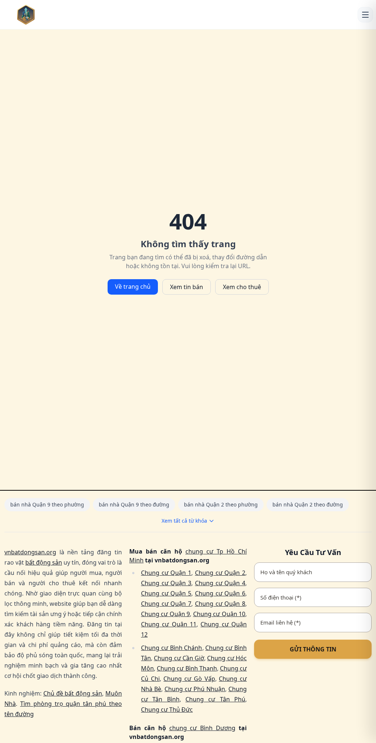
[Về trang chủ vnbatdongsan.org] (37, 14)
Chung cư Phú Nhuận (194, 689)
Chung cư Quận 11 (168, 624)
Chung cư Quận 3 (166, 583)
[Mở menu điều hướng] (365, 14)
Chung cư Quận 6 (220, 593)
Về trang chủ (133, 286)
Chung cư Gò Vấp (189, 679)
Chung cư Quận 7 (166, 604)
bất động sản (43, 562)
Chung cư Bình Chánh (171, 648)
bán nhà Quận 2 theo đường (307, 504)
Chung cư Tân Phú (215, 699)
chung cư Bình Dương (202, 728)
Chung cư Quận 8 (220, 604)
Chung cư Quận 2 (220, 573)
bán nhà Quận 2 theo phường (221, 504)
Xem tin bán (186, 287)
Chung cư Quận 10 (219, 614)
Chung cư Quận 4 (220, 583)
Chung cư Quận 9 (165, 614)
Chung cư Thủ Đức (167, 709)
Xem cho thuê (242, 287)
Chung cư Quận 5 (166, 593)
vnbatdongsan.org (30, 552)
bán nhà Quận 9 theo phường (47, 504)
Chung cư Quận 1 (166, 573)
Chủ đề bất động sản (72, 693)
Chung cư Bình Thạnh (187, 668)
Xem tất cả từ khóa (184, 520)
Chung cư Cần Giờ (179, 658)
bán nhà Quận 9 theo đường (134, 504)
